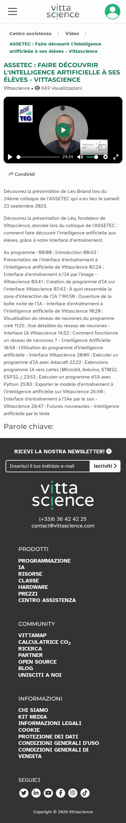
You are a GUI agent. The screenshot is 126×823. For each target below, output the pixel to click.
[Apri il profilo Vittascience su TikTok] (85, 793)
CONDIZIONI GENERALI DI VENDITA (53, 753)
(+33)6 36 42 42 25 (63, 519)
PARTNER (30, 655)
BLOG (25, 668)
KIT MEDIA (32, 717)
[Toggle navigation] (12, 11)
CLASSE (28, 581)
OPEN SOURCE (37, 662)
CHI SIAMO (33, 710)
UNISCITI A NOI (39, 675)
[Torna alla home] (63, 11)
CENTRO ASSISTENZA (47, 600)
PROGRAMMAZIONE (44, 561)
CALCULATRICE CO (44, 642)
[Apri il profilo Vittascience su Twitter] (23, 793)
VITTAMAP (32, 635)
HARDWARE (33, 587)
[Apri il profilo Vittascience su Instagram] (72, 793)
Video (72, 34)
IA (21, 567)
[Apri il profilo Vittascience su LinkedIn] (36, 793)
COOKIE (29, 730)
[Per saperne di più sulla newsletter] (109, 451)
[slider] (92, 157)
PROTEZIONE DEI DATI (48, 737)
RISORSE (30, 574)
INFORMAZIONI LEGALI (49, 723)
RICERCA (30, 649)
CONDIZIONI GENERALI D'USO (58, 743)
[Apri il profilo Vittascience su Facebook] (60, 793)
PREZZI (28, 594)
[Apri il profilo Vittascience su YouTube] (48, 793)
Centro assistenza (30, 34)
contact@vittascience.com (62, 525)
